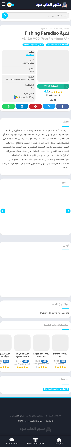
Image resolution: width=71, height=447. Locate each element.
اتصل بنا (49, 421)
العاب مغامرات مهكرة (33, 45)
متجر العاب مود (17, 416)
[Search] (5, 15)
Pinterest (35, 106)
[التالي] (3, 210)
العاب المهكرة (12, 444)
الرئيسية (59, 444)
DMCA (20, 421)
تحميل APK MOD (51, 86)
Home (66, 29)
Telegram (22, 106)
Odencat (30, 55)
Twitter (49, 106)
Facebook (62, 106)
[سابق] (68, 210)
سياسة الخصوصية (34, 421)
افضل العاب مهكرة (35, 444)
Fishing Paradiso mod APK (56, 389)
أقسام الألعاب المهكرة (51, 29)
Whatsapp (8, 106)
